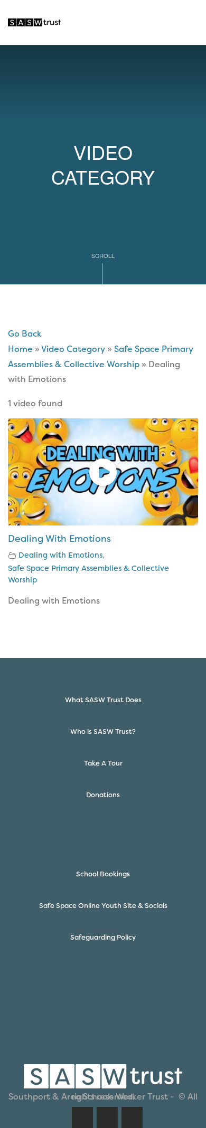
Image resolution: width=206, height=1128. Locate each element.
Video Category (73, 349)
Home (20, 349)
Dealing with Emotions (60, 555)
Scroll (103, 255)
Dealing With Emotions (59, 538)
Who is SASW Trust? (103, 731)
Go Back (25, 333)
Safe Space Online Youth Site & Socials (103, 905)
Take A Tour (103, 763)
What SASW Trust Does (103, 699)
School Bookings (103, 873)
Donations (103, 794)
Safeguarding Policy (103, 937)
